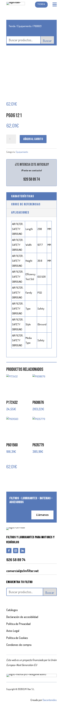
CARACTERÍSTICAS (22, 196)
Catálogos (12, 610)
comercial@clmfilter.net (22, 571)
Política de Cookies (17, 638)
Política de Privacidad (18, 624)
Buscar (47, 41)
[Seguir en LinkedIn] (22, 550)
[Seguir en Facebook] (8, 550)
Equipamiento (24, 26)
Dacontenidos (50, 700)
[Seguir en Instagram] (15, 550)
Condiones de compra (18, 644)
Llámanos (42, 515)
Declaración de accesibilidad (22, 617)
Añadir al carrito (33, 139)
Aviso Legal (12, 630)
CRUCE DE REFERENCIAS (26, 204)
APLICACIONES (20, 212)
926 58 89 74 (31, 179)
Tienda (12, 26)
